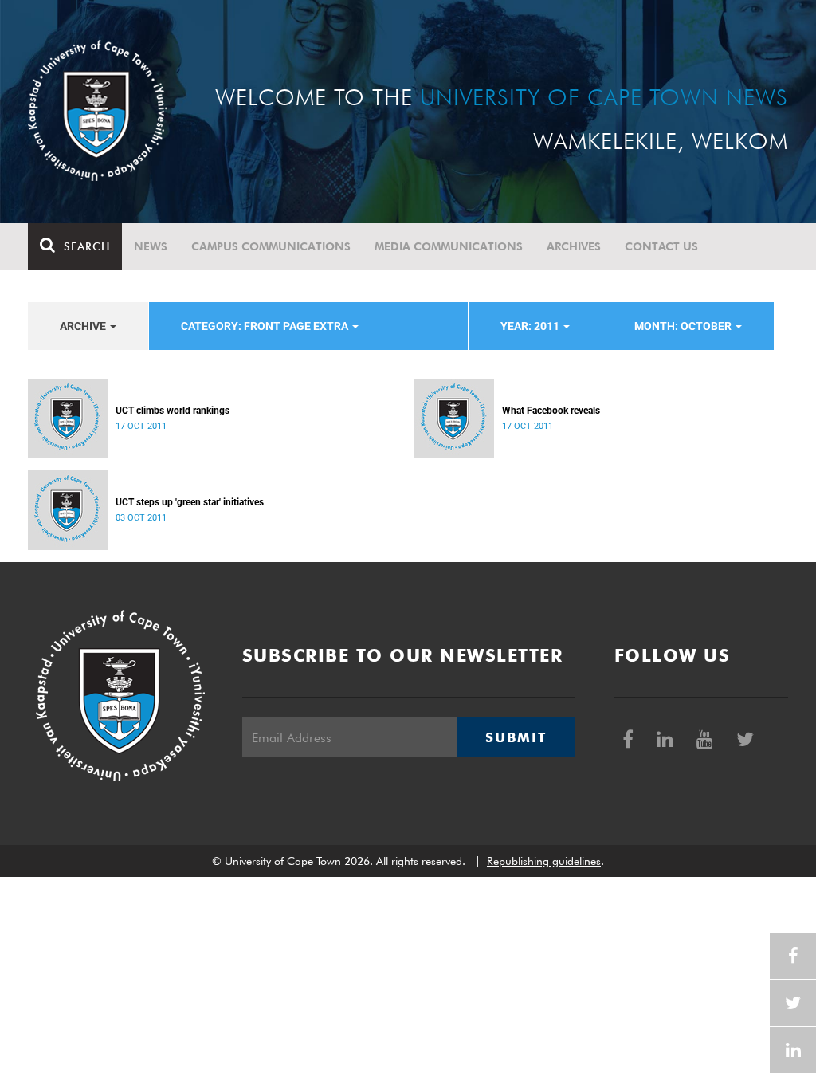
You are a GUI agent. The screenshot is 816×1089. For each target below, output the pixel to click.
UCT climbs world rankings (173, 410)
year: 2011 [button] (531, 326)
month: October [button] (684, 326)
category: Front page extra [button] (266, 326)
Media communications (449, 246)
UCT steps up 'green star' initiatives (190, 502)
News (150, 246)
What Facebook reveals (551, 410)
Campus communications (271, 246)
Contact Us (661, 246)
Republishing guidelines (544, 861)
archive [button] (84, 326)
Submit (515, 737)
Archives (574, 246)
